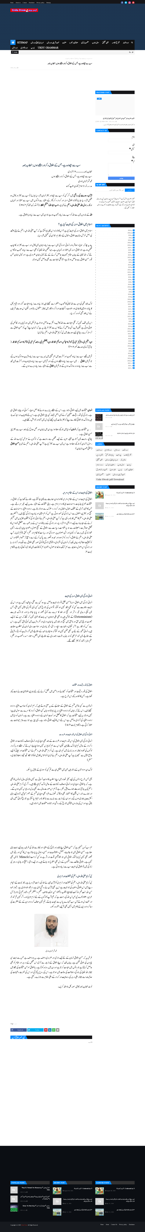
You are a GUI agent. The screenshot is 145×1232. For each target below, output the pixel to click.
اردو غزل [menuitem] (15, 47)
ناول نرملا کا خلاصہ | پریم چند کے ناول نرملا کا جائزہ (126, 433)
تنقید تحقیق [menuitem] (105, 42)
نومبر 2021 (131, 365)
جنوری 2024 (130, 302)
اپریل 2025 (131, 265)
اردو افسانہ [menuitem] (126, 42)
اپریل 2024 (131, 294)
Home (11, 3)
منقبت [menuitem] (64, 42)
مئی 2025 (131, 262)
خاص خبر (123, 459)
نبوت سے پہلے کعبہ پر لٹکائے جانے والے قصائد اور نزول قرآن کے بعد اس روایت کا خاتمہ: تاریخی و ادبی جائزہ (120, 504)
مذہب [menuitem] (33, 47)
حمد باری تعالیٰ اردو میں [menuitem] (37, 42)
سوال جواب (121, 464)
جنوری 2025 (130, 272)
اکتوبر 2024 (131, 279)
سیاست (129, 464)
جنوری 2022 (130, 361)
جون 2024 (131, 289)
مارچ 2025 (131, 267)
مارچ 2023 (131, 326)
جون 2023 (131, 319)
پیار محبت (118, 454)
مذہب (89, 58)
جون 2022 (131, 348)
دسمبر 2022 (131, 333)
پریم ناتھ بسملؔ (110, 454)
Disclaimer (31, 3)
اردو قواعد (125, 450)
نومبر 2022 (131, 336)
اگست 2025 (131, 255)
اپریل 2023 (131, 324)
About (107, 1224)
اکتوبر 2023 (131, 309)
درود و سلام (99, 464)
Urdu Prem (24, 1225)
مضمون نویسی (100, 474)
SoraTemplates (21, 1229)
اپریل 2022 (131, 353)
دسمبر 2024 (131, 274)
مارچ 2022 (131, 356)
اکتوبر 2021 (131, 368)
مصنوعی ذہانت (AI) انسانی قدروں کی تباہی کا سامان (126, 514)
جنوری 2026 (130, 245)
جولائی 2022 (131, 346)
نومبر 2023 (131, 306)
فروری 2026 (131, 242)
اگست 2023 (131, 314)
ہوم (91, 58)
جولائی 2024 (131, 287)
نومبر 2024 (131, 277)
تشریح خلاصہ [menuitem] (116, 42)
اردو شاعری (108, 450)
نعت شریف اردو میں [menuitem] (53, 42)
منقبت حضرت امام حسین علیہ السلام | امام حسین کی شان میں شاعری (119, 118)
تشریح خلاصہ (127, 454)
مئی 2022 (131, 351)
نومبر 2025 (131, 250)
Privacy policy (40, 3)
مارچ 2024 (131, 297)
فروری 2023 (131, 329)
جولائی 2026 (131, 233)
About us (18, 3)
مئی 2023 (131, 321)
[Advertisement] (96, 22)
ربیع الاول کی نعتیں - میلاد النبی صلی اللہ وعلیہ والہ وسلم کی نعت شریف (123, 424)
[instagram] (129, 2)
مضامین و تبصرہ (129, 469)
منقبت (108, 474)
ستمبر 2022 (131, 341)
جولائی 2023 (131, 316)
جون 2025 (131, 260)
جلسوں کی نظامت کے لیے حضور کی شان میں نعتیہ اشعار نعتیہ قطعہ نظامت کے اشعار (120, 415)
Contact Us (114, 1224)
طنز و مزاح (113, 469)
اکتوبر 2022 (131, 338)
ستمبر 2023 (131, 311)
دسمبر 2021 (131, 363)
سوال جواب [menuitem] (95, 42)
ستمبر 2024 (131, 282)
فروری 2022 (131, 358)
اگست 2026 (131, 230)
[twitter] (126, 2)
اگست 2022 (131, 343)
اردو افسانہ (99, 450)
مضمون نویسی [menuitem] (85, 42)
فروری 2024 (131, 299)
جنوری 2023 (130, 331)
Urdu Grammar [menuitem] (48, 47)
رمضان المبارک (110, 464)
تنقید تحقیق (99, 459)
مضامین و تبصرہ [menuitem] (73, 42)
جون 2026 (131, 235)
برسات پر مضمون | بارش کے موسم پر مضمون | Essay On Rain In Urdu (36, 1207)
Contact (25, 3)
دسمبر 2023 (131, 304)
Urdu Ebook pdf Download (110, 479)
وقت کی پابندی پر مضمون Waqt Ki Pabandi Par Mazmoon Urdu (36, 1189)
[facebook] (122, 2)
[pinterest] (133, 2)
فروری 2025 (131, 270)
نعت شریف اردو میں (119, 474)
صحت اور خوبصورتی (101, 469)
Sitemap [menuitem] (22, 42)
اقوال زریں (99, 454)
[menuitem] (12, 42)
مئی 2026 (131, 237)
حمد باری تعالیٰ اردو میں (111, 459)
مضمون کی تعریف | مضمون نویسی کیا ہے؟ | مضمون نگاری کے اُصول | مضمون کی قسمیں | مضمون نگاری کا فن (35, 1198)
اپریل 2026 (131, 240)
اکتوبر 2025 (131, 252)
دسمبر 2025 (131, 247)
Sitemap (48, 3)
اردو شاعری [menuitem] (24, 47)
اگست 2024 (131, 284)
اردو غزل (117, 450)
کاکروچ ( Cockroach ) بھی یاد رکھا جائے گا (126, 493)
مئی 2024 (131, 292)
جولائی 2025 (131, 257)
